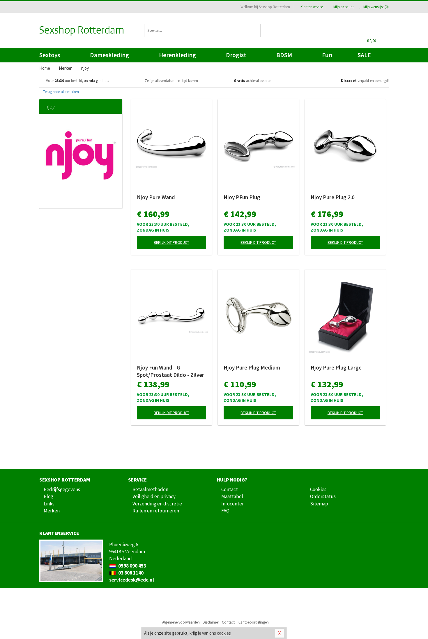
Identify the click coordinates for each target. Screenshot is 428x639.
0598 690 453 (131, 566)
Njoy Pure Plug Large (336, 367)
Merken (52, 510)
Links (49, 503)
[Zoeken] (271, 30)
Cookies (318, 489)
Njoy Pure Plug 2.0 (333, 197)
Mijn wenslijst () (375, 6)
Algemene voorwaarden (181, 622)
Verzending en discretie (157, 503)
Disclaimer (211, 622)
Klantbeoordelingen (253, 622)
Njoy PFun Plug (242, 197)
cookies (224, 633)
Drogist (236, 55)
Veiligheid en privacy (154, 496)
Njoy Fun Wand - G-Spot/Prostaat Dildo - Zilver (170, 371)
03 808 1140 (130, 573)
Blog (48, 496)
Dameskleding (109, 55)
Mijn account (343, 6)
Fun (327, 55)
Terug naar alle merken (60, 91)
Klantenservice (311, 6)
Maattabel (232, 496)
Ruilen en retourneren (155, 510)
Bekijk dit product (171, 242)
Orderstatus (323, 496)
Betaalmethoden (150, 489)
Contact (229, 489)
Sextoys (49, 55)
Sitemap (319, 503)
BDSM (284, 55)
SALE (364, 55)
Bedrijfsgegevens (62, 489)
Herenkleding (177, 55)
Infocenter (232, 503)
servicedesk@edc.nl (131, 580)
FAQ (225, 510)
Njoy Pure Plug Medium (252, 367)
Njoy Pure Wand (156, 197)
